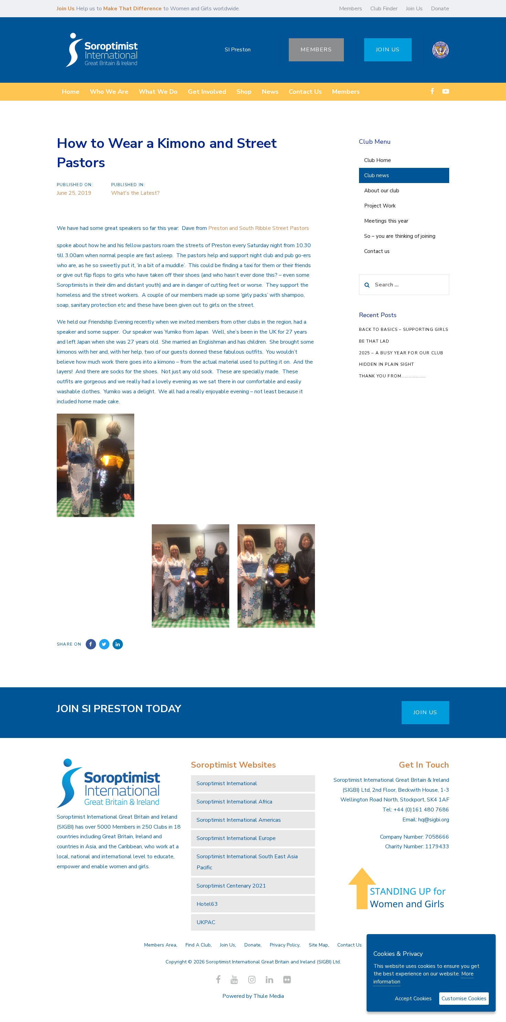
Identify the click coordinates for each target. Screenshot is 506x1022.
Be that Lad (374, 341)
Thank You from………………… (392, 376)
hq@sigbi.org (433, 819)
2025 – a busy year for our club (401, 353)
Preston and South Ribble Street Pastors (258, 228)
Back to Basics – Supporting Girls (404, 329)
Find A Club (198, 945)
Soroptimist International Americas (239, 820)
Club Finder (384, 8)
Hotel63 (207, 904)
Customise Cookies (464, 998)
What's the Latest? (135, 193)
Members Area (160, 945)
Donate (440, 8)
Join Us (414, 8)
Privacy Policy (284, 945)
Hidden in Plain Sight (386, 364)
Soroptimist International (227, 783)
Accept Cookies (413, 998)
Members (350, 8)
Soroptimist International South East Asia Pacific (247, 862)
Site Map (318, 945)
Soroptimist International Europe (236, 838)
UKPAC (206, 922)
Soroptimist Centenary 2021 (231, 886)
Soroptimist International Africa (234, 802)
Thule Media (268, 996)
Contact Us (349, 945)
